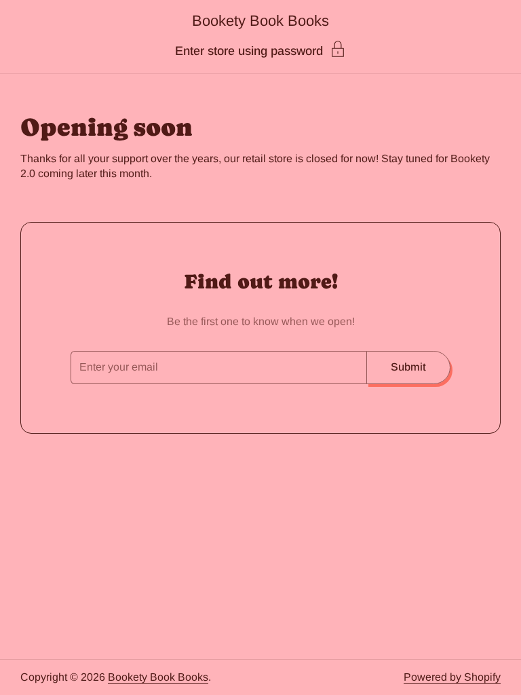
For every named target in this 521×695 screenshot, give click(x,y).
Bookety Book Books (260, 20)
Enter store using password (249, 50)
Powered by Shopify (452, 677)
